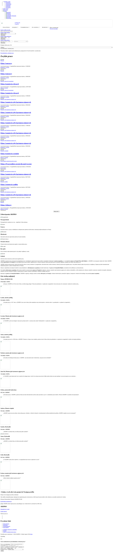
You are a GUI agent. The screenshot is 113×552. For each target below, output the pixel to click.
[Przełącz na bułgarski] (59, 13)
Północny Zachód (4, 87)
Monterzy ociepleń (4, 150)
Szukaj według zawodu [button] (5, 29)
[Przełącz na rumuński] (59, 17)
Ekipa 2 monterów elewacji (10, 93)
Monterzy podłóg (4, 181)
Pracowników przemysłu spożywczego (9, 161)
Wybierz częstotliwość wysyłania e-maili (9, 546)
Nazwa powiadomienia (6, 544)
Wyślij (2, 550)
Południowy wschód (5, 67)
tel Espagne (8, 7)
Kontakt (4, 530)
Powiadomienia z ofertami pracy (7, 53)
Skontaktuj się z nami (5, 509)
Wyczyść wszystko (54, 28)
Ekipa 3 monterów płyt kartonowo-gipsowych (16, 123)
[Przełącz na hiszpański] (59, 18)
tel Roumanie (8, 4)
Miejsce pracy (4, 548)
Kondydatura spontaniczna (6, 501)
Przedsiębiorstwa (25, 27)
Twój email (3, 545)
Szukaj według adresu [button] (5, 40)
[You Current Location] (13, 41)
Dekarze (2, 202)
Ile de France (3, 167)
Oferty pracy (5, 8)
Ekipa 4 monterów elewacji (10, 84)
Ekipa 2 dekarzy (6, 205)
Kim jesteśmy (35, 27)
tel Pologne (8, 2)
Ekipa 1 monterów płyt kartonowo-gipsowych (16, 195)
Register (17, 24)
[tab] (56, 30)
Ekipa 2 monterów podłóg (9, 184)
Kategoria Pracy (4, 549)
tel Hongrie (8, 6)
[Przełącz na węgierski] (59, 14)
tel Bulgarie (8, 5)
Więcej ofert (56, 211)
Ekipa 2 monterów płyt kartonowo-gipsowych (16, 102)
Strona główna (6, 523)
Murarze (2, 60)
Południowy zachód (5, 77)
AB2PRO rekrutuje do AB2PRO (10, 529)
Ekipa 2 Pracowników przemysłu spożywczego (16, 164)
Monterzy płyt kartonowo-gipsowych (8, 99)
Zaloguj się (17, 22)
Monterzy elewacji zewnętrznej (7, 81)
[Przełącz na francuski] (59, 12)
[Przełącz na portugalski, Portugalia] (59, 15)
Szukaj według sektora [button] (5, 32)
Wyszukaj (3, 42)
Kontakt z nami (7, 1)
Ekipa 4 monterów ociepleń (10, 153)
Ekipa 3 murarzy (6, 63)
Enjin (31, 534)
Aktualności (45, 27)
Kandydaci (14, 27)
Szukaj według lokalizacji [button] (6, 36)
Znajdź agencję (4, 511)
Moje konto (5, 9)
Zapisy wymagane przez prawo (9, 532)
